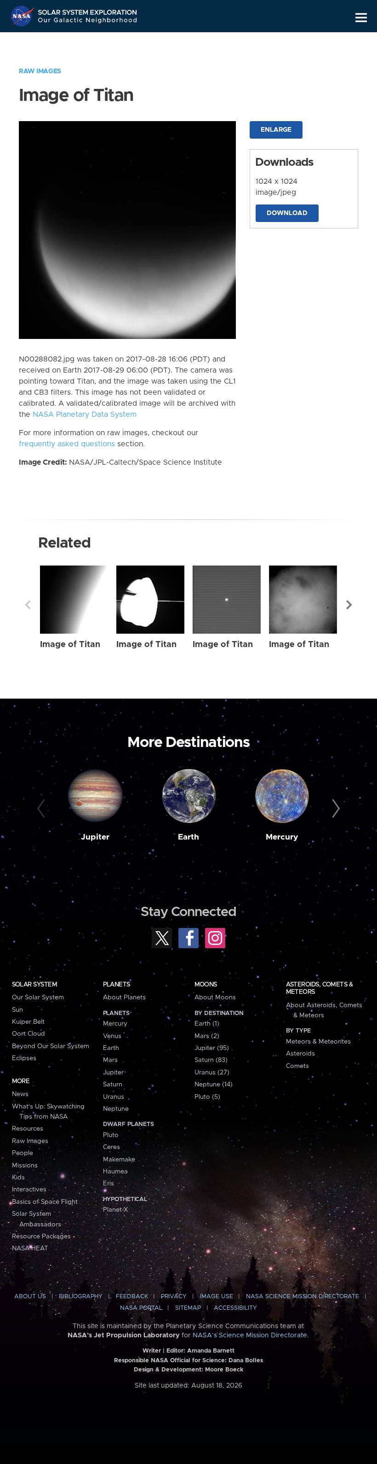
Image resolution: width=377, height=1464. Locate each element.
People (22, 1153)
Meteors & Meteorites (318, 1041)
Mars (110, 1060)
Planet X (115, 1210)
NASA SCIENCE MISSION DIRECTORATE (302, 1297)
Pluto (111, 1135)
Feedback (132, 1297)
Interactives (29, 1189)
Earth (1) (206, 1024)
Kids (18, 1177)
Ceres (111, 1147)
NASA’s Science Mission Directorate (250, 1335)
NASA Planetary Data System (85, 414)
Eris (108, 1183)
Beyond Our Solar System (50, 1046)
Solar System (34, 984)
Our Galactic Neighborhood (88, 22)
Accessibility (235, 1308)
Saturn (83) (211, 1060)
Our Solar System (38, 997)
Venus (112, 1036)
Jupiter (95, 837)
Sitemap (188, 1308)
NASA (23, 16)
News (20, 1094)
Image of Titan (70, 644)
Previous (27, 604)
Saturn (112, 1084)
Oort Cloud (28, 1034)
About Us (30, 1297)
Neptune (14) (213, 1084)
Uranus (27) (211, 1072)
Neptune (116, 1109)
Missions (25, 1165)
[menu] (361, 17)
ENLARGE (276, 130)
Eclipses (24, 1058)
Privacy (174, 1297)
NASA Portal (141, 1308)
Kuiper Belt (28, 1022)
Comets (297, 1066)
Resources (27, 1129)
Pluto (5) (207, 1097)
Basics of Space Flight (45, 1202)
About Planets (124, 997)
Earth (188, 837)
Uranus (113, 1097)
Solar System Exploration (88, 10)
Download (287, 213)
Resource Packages (41, 1236)
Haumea (115, 1171)
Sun (17, 1010)
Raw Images (40, 71)
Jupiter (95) (211, 1048)
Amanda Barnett (210, 1351)
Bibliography (81, 1297)
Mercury (282, 837)
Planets (116, 984)
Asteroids (300, 1053)
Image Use (216, 1297)
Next (349, 604)
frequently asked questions (67, 444)
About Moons (215, 997)
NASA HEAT (30, 1248)
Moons (205, 984)
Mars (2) (206, 1036)
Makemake (119, 1159)
